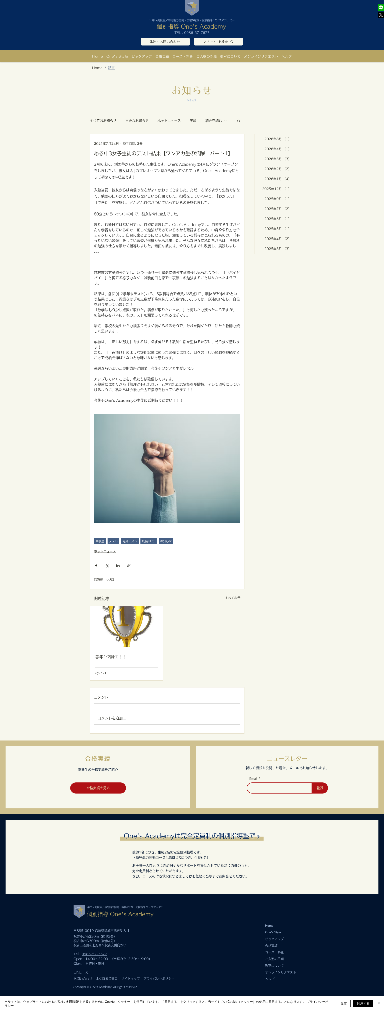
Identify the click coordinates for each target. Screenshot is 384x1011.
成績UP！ (148, 541)
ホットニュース (169, 120)
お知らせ (166, 541)
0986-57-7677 (197, 32)
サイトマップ (130, 978)
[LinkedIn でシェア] (118, 565)
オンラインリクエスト (280, 972)
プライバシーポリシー (158, 978)
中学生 (100, 541)
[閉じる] (378, 1003)
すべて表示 (232, 597)
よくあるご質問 (107, 978)
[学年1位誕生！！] (126, 626)
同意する (363, 1003)
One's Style (273, 932)
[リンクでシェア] (129, 565)
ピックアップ (274, 939)
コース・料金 (274, 952)
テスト (113, 541)
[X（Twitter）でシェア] (107, 565)
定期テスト (130, 541)
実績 (193, 120)
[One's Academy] (381, 7)
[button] (230, 56)
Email (253, 778)
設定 (344, 1003)
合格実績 (271, 945)
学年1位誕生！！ (110, 657)
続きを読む (213, 120)
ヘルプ (269, 979)
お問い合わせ (83, 978)
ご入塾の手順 (274, 959)
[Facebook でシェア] (96, 565)
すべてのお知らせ (103, 120)
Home (269, 925)
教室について (274, 965)
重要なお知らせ (137, 120)
